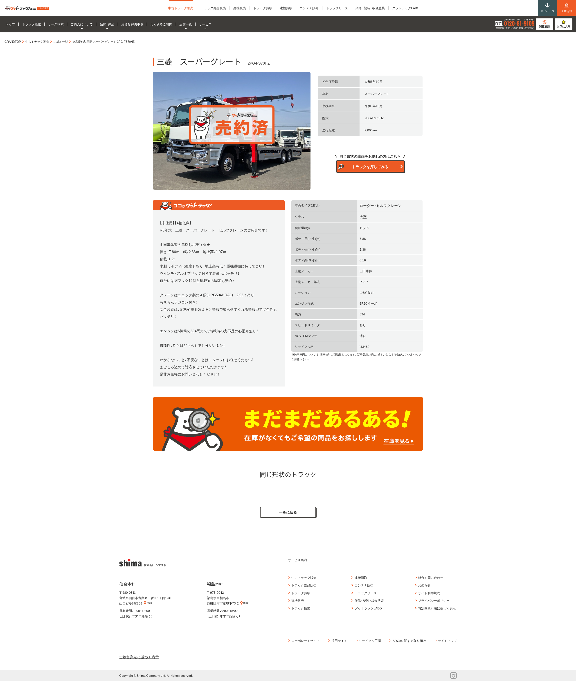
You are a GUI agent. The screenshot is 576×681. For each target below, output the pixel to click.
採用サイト (339, 640)
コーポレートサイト (305, 640)
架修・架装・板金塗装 (369, 600)
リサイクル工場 (370, 640)
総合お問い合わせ (430, 577)
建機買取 (361, 577)
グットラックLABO (368, 608)
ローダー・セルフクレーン (380, 205)
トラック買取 (300, 593)
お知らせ (424, 585)
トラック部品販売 (304, 585)
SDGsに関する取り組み (409, 640)
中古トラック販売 (304, 577)
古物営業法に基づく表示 (139, 656)
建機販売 (297, 600)
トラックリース (366, 593)
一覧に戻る (288, 512)
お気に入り (563, 26)
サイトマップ (447, 640)
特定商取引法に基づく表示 (437, 608)
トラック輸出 (300, 608)
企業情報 (566, 11)
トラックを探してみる (370, 166)
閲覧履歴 (544, 26)
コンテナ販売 (364, 585)
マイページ (547, 11)
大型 (363, 216)
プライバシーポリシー (434, 600)
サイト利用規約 (429, 593)
